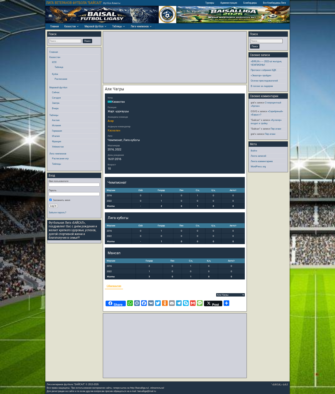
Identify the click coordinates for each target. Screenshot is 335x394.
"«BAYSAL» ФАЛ (279, 384)
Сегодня (56, 97)
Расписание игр (60, 158)
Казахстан (70, 26)
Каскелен (114, 130)
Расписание (61, 79)
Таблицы (117, 26)
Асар (111, 121)
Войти (254, 150)
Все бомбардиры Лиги (274, 2)
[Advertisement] (175, 57)
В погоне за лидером (262, 86)
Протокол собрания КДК (263, 70)
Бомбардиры (250, 2)
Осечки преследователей (264, 80)
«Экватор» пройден (261, 75)
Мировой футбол (93, 26)
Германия (57, 131)
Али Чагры (114, 89)
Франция (56, 141)
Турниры (209, 2)
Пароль (53, 190)
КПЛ (54, 62)
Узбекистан (58, 146)
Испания (56, 125)
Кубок (55, 74)
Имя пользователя (58, 181)
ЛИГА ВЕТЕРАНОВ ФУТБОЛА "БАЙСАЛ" (74, 3)
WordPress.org (258, 166)
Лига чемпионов (140, 26)
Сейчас (56, 92)
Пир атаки (276, 128)
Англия (55, 120)
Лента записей (258, 156)
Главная (54, 26)
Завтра (55, 103)
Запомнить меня (61, 200)
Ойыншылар (114, 285)
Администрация (228, 2)
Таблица (59, 67)
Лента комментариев (262, 161)
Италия (56, 136)
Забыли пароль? (57, 212)
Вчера (55, 108)
